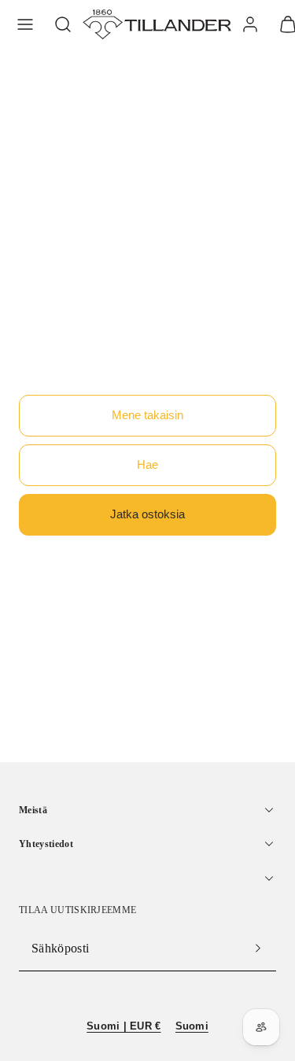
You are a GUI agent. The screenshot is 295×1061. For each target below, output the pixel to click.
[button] (25, 24)
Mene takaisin (147, 415)
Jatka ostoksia (147, 514)
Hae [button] (147, 464)
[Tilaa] (258, 948)
